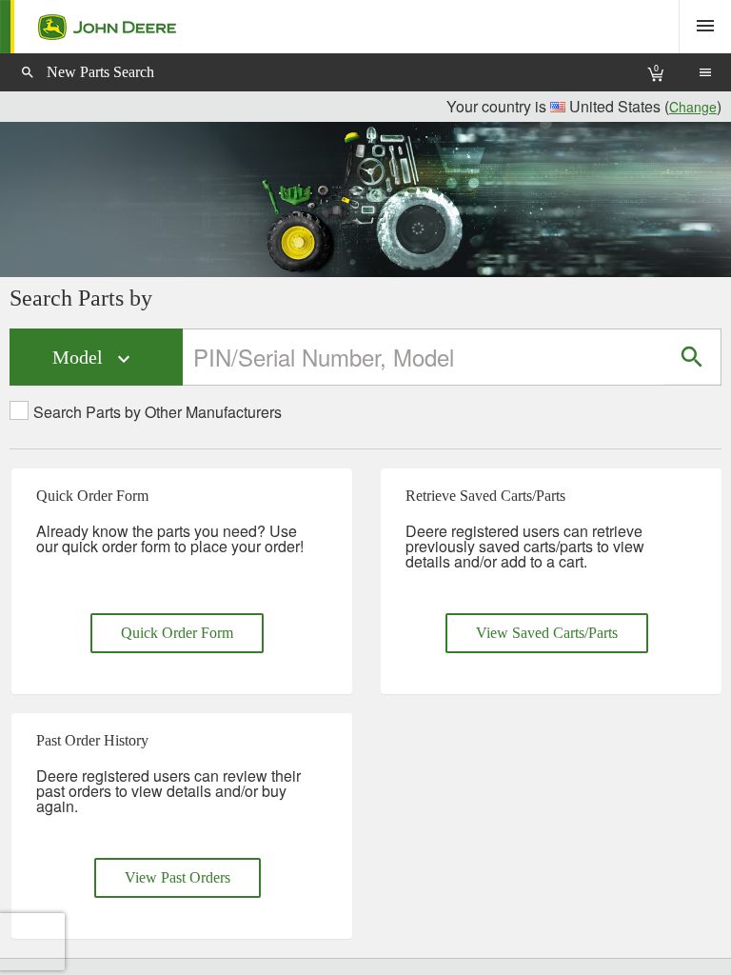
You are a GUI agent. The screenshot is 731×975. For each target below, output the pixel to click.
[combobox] (424, 356)
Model (93, 358)
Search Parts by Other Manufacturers (157, 412)
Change (693, 106)
